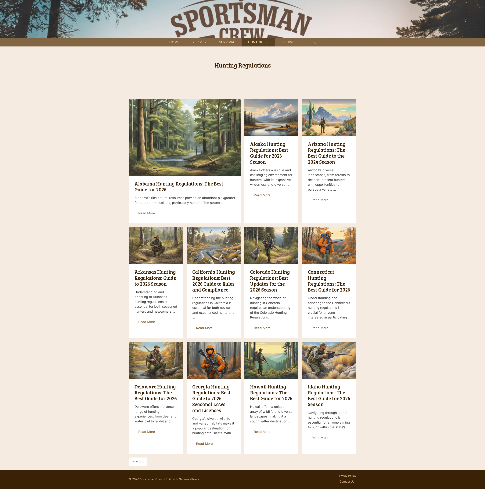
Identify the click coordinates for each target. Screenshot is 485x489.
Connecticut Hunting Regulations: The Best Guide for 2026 (329, 280)
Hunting (255, 42)
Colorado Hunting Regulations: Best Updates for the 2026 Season (270, 280)
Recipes (199, 42)
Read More (146, 213)
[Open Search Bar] (314, 42)
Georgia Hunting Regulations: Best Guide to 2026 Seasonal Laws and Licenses (211, 398)
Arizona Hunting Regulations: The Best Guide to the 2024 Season (327, 153)
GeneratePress (189, 479)
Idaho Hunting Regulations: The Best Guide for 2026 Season (329, 395)
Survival (227, 42)
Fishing (288, 42)
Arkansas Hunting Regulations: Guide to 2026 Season (155, 277)
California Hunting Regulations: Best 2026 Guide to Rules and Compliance (213, 280)
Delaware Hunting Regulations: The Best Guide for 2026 (156, 392)
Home (174, 42)
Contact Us (347, 481)
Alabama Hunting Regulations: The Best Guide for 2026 (179, 186)
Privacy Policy (346, 476)
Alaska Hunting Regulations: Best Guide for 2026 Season (269, 153)
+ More (138, 462)
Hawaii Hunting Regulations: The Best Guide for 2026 (271, 392)
